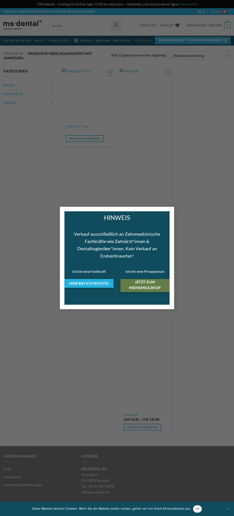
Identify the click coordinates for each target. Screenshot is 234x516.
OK (197, 509)
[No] (228, 510)
